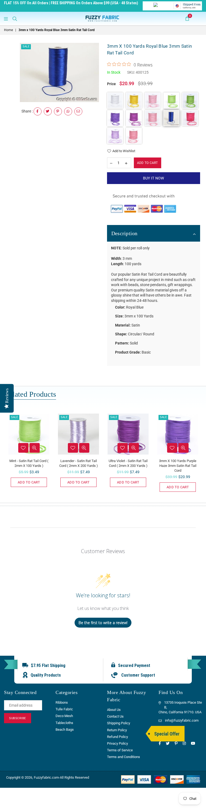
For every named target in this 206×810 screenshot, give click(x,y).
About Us (114, 710)
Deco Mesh (64, 716)
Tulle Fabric (64, 709)
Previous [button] (8, 455)
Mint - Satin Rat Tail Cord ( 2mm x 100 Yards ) (28, 463)
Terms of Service (120, 750)
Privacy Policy (117, 743)
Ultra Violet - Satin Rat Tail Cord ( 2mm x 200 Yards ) (128, 463)
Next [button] (197, 455)
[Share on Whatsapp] (68, 111)
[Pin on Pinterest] (58, 111)
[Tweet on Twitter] (48, 111)
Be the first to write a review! (103, 622)
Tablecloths (64, 723)
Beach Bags (65, 730)
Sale (26, 46)
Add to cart (29, 482)
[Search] (14, 18)
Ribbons (62, 702)
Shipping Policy (118, 723)
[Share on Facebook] (38, 111)
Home (8, 30)
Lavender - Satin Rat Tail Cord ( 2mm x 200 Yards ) (78, 463)
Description (124, 233)
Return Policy (117, 730)
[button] (115, 100)
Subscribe (17, 718)
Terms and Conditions (123, 757)
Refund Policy (117, 737)
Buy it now (153, 178)
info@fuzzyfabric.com (181, 720)
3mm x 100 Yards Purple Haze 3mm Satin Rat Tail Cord (177, 465)
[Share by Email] (78, 111)
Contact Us (115, 716)
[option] (59, 72)
